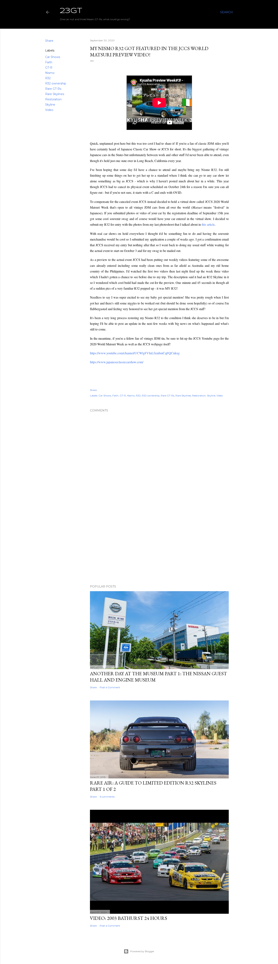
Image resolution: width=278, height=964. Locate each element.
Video (49, 110)
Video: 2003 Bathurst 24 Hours (128, 918)
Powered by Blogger (142, 951)
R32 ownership (55, 83)
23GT (71, 11)
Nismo (50, 73)
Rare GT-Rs (53, 89)
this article (208, 224)
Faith (48, 62)
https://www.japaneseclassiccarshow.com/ (116, 362)
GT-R (48, 67)
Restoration (53, 99)
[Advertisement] (159, 546)
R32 (48, 78)
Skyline (50, 104)
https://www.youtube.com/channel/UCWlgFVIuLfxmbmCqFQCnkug (135, 353)
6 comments (107, 796)
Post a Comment (110, 687)
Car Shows (52, 57)
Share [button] (49, 41)
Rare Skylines (54, 94)
